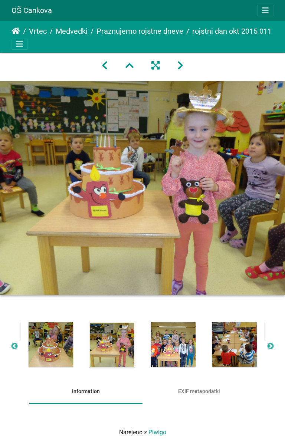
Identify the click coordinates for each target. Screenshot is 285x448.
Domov (16, 31)
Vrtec (38, 31)
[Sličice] (129, 65)
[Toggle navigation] (265, 10)
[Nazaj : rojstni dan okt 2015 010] (105, 65)
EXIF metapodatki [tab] (199, 391)
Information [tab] (86, 391)
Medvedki (72, 31)
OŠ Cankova (32, 10)
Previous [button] (14, 346)
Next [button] (270, 346)
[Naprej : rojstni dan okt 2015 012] (180, 65)
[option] (50, 344)
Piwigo (157, 432)
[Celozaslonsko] (155, 65)
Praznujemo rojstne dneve (139, 31)
